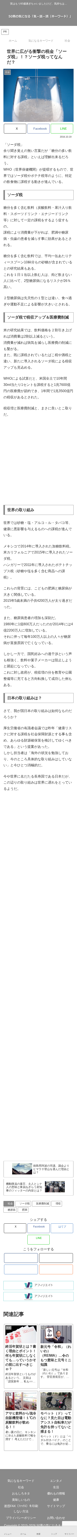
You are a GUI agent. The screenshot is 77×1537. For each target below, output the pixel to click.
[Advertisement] (38, 461)
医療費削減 (42, 1203)
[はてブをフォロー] (21, 1269)
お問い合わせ (56, 1518)
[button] (69, 943)
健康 (56, 1499)
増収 (58, 1203)
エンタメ (56, 1480)
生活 (56, 1487)
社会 (10, 1203)
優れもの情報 (56, 1493)
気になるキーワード (20, 1480)
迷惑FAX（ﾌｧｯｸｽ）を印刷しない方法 (21, 1508)
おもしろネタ (21, 1493)
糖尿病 (11, 1209)
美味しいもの (21, 1499)
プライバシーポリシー (21, 1518)
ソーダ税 (24, 1203)
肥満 (24, 1209)
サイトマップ (56, 1506)
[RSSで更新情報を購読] (56, 1269)
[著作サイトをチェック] (21, 1258)
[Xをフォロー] (56, 1258)
